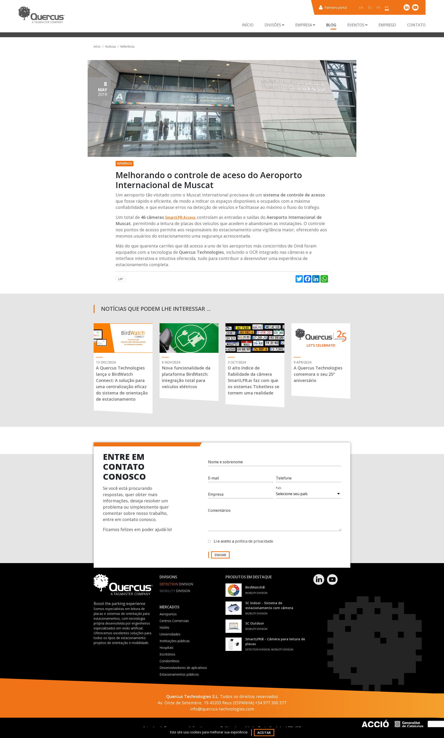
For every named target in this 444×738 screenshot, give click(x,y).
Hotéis (164, 627)
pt (387, 7)
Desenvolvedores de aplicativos (183, 667)
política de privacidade (254, 541)
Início (247, 24)
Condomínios (169, 661)
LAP (120, 279)
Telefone (284, 478)
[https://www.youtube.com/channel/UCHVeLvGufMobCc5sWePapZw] (415, 7)
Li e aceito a (243, 541)
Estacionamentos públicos (179, 674)
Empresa (215, 494)
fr (378, 7)
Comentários (219, 510)
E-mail (213, 478)
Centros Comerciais (174, 621)
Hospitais (166, 647)
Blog (331, 24)
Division (176, 584)
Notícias (110, 47)
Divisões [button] (273, 24)
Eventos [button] (356, 24)
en (361, 7)
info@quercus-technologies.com (222, 709)
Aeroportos (168, 614)
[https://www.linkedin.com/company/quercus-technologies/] (407, 7)
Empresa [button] (304, 24)
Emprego (387, 24)
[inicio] (41, 14)
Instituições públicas (175, 641)
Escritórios (167, 654)
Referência (127, 47)
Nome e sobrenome (225, 461)
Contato (416, 24)
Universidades (170, 634)
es (370, 7)
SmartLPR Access (180, 217)
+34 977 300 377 (270, 702)
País (278, 488)
